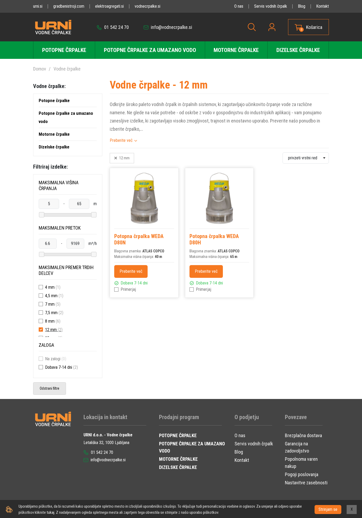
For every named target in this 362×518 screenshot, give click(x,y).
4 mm (50, 287)
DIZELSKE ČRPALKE (178, 467)
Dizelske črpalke (298, 50)
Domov (39, 69)
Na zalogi (52, 358)
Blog (301, 6)
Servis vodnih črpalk (270, 6)
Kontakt (322, 6)
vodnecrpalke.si (147, 6)
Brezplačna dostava (303, 435)
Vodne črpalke (67, 69)
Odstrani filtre (49, 388)
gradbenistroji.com (68, 6)
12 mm (51, 329)
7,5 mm (51, 312)
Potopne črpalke (64, 50)
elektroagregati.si (109, 6)
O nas (238, 6)
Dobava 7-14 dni (58, 367)
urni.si (37, 6)
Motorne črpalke (236, 50)
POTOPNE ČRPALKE (178, 435)
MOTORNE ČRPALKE (178, 459)
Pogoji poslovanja (301, 474)
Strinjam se (328, 509)
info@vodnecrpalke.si (171, 27)
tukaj (50, 512)
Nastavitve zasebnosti (306, 482)
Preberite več (121, 140)
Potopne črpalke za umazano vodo (150, 50)
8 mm (50, 321)
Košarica (314, 27)
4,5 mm (51, 295)
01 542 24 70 (116, 27)
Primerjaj (128, 289)
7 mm (50, 304)
